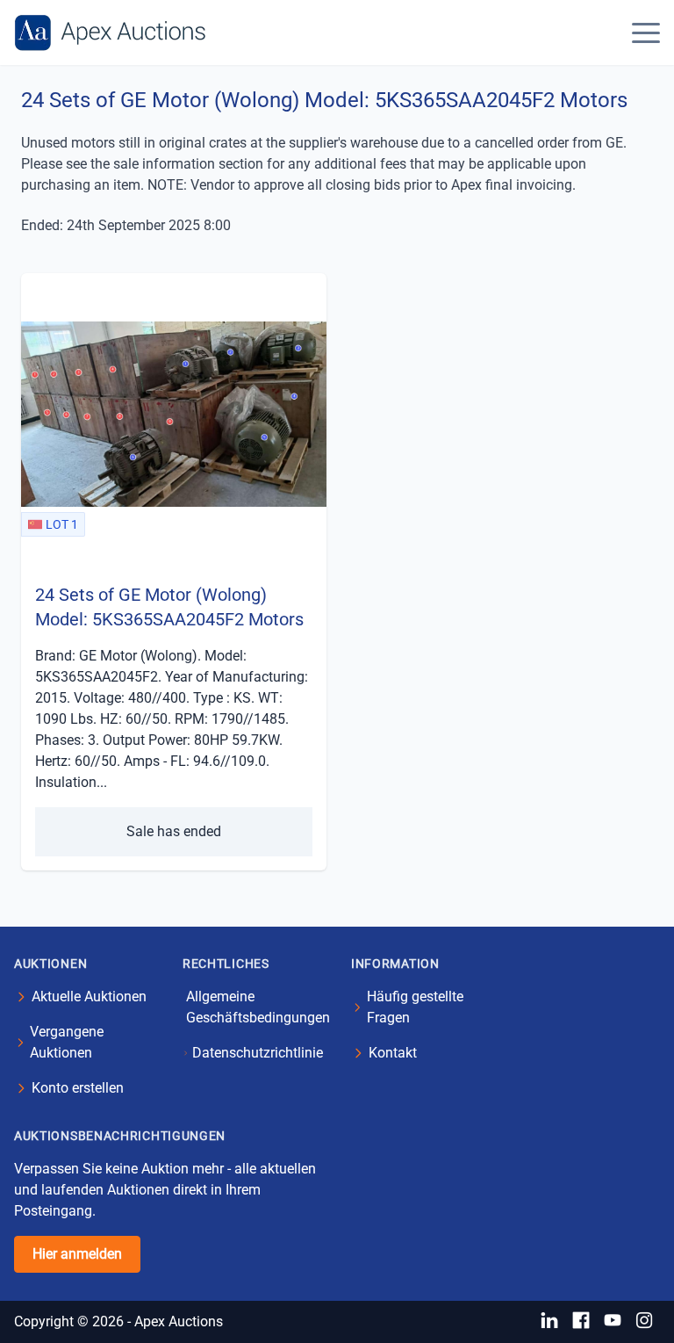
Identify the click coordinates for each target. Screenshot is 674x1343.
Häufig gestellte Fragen (415, 1007)
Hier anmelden (77, 1254)
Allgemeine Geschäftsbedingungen (258, 1007)
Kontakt (393, 1052)
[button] (646, 32)
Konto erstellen (78, 1087)
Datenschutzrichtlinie (257, 1052)
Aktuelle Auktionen (89, 996)
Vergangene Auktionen (67, 1042)
